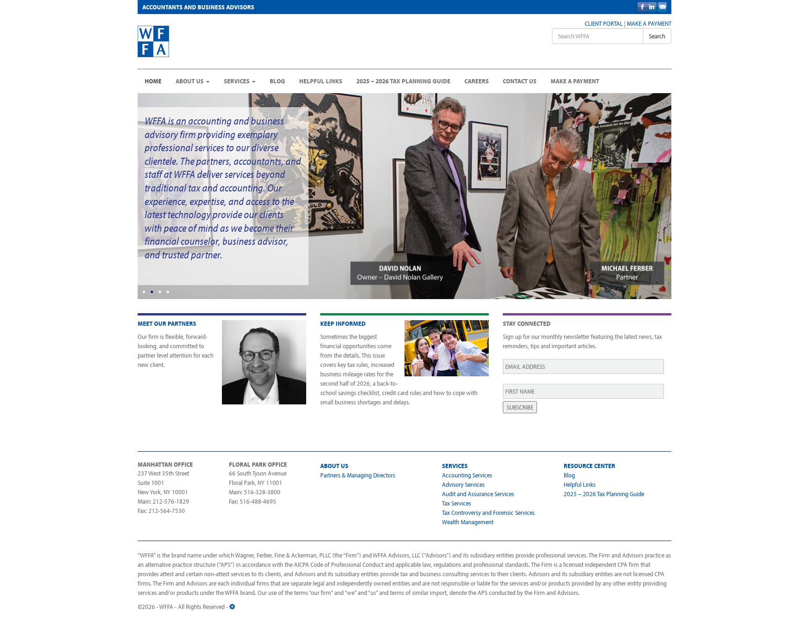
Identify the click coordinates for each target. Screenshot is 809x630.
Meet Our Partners (167, 323)
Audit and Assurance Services (478, 494)
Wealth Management (467, 522)
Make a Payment (649, 23)
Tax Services (456, 503)
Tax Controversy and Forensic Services (488, 512)
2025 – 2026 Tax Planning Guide (403, 81)
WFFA (208, 41)
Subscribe (520, 407)
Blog (277, 81)
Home (153, 81)
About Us (190, 81)
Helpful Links (320, 81)
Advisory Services (463, 484)
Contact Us (520, 81)
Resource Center (589, 466)
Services (237, 81)
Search (657, 36)
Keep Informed (343, 323)
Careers (476, 81)
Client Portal (604, 23)
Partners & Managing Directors (357, 475)
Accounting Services (467, 475)
